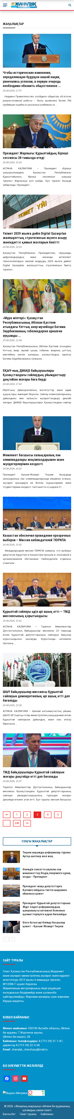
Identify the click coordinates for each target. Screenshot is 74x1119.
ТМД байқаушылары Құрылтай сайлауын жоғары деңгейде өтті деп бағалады (33, 774)
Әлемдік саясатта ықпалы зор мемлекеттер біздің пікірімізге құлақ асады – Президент (47, 873)
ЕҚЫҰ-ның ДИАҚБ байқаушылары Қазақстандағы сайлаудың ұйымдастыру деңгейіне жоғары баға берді (34, 375)
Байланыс (47, 1114)
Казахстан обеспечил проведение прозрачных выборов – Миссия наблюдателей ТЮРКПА (37, 537)
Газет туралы (28, 1114)
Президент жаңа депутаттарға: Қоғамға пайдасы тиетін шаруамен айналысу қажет (45, 890)
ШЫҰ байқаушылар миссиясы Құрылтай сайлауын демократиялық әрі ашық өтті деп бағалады (36, 696)
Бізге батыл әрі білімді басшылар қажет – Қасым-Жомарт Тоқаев (44, 924)
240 (17, 823)
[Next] (12, 939)
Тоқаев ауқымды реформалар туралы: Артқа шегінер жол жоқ (47, 854)
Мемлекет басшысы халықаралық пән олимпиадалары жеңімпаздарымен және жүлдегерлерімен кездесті (33, 459)
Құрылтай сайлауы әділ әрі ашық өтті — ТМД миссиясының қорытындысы (36, 614)
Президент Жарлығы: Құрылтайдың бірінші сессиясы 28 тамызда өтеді (35, 155)
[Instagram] (15, 1078)
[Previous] (6, 939)
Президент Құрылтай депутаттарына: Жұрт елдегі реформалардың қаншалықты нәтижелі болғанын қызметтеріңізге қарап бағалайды (47, 908)
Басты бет (9, 1114)
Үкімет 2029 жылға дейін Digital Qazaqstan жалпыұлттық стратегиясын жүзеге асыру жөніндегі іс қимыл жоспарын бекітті (35, 237)
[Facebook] (7, 1078)
